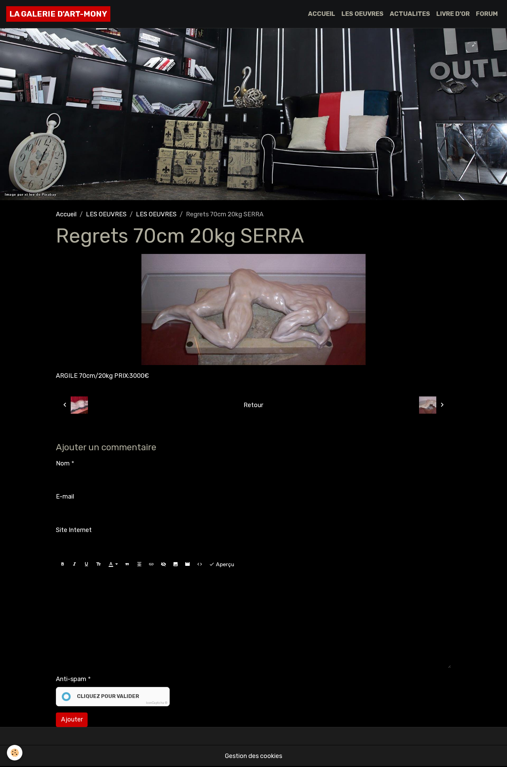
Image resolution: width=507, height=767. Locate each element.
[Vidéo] (187, 564)
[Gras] (62, 564)
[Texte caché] (163, 564)
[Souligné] (86, 564)
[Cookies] (14, 752)
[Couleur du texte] (113, 564)
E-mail (65, 496)
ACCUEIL (321, 14)
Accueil (66, 214)
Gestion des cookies (253, 756)
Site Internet (74, 530)
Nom (63, 463)
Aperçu (224, 564)
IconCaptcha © (156, 703)
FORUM (487, 14)
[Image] (175, 564)
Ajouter (72, 719)
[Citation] (127, 564)
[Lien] (151, 564)
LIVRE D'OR (453, 14)
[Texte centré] (139, 564)
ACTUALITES (410, 14)
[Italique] (74, 564)
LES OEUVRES (362, 14)
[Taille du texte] (98, 564)
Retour (253, 405)
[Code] (199, 564)
